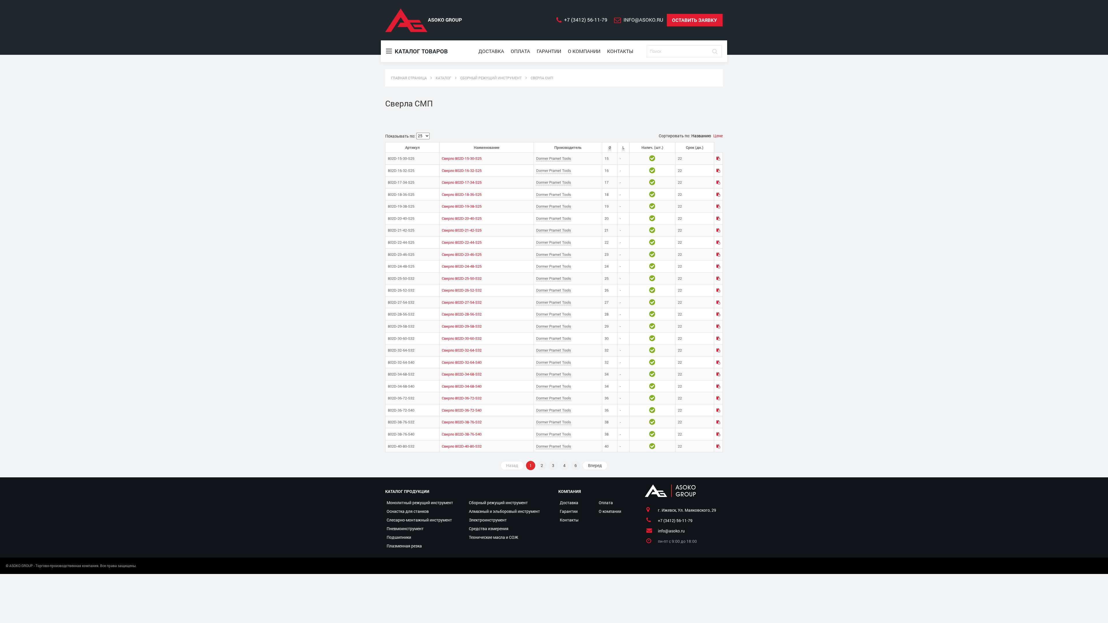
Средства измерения (488, 528)
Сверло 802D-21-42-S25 (462, 230)
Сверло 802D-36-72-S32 (462, 398)
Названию (701, 135)
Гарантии (549, 51)
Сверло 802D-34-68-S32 (462, 374)
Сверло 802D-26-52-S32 (462, 290)
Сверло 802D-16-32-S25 (462, 170)
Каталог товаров (420, 51)
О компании (584, 51)
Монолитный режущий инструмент (420, 502)
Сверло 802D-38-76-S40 (462, 434)
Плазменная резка (404, 546)
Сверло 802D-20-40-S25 (462, 218)
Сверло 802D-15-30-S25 (462, 158)
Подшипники (399, 537)
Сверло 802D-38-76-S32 (462, 422)
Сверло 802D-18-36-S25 (462, 194)
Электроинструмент (488, 520)
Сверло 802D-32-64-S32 (462, 350)
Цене (718, 135)
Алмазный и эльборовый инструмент (504, 511)
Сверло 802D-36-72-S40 (462, 410)
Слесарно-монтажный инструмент (419, 520)
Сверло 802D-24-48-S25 (462, 266)
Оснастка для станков (408, 511)
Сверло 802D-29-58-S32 (462, 326)
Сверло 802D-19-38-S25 (462, 206)
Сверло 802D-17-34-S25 (462, 182)
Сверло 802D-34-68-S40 (462, 386)
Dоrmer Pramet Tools (553, 158)
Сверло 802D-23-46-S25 (462, 254)
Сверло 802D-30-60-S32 (462, 338)
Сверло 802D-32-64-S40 (462, 362)
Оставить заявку (694, 20)
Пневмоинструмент (405, 528)
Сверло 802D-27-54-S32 (462, 302)
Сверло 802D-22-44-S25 (462, 242)
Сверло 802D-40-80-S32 (462, 446)
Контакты (620, 51)
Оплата (520, 51)
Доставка (491, 51)
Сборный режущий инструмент (498, 502)
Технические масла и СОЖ (493, 537)
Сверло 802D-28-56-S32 (462, 314)
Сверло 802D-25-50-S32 (462, 278)
